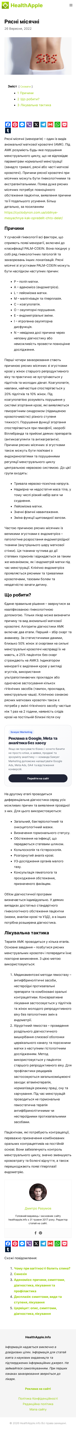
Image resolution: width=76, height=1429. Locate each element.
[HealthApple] (5, 5)
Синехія (20, 1274)
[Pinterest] (40, 1233)
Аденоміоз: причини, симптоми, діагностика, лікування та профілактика (39, 1285)
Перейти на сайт (38, 778)
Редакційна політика (38, 1404)
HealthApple (27, 5)
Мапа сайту (38, 1409)
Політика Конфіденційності (38, 1398)
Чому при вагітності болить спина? (42, 1268)
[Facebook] (35, 1233)
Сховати (25, 86)
